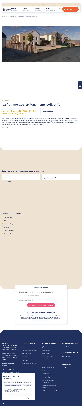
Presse (66, 5)
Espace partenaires (57, 5)
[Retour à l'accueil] (7, 9)
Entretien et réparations (29, 363)
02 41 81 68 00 (8, 369)
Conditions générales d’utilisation (48, 381)
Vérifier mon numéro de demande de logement (41, 305)
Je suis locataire (38, 9)
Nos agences (26, 347)
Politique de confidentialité (50, 391)
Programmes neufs (11, 16)
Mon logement (26, 353)
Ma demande (46, 353)
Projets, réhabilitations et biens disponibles (49, 358)
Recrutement (75, 5)
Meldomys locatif (32, 5)
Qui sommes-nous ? (48, 347)
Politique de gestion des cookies (49, 387)
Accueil (3, 16)
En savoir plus (66, 347)
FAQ (48, 5)
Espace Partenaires (48, 367)
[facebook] (80, 86)
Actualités (41, 5)
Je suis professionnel (50, 9)
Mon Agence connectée (29, 350)
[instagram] (80, 83)
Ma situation (25, 360)
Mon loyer (25, 357)
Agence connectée (70, 9)
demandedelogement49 (54, 317)
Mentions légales (47, 377)
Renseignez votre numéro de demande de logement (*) (36, 292)
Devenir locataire (14, 9)
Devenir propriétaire (26, 9)
